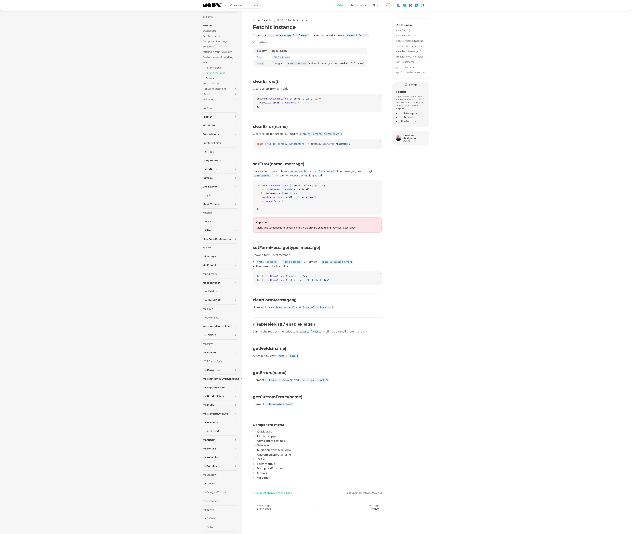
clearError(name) (406, 35)
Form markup (266, 463)
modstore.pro (408, 113)
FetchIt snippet (267, 436)
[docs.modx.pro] (213, 5)
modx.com (406, 117)
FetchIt (401, 91)
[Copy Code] (376, 99)
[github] (422, 5)
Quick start (264, 431)
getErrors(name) (405, 67)
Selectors (263, 445)
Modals (262, 473)
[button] (235, 25)
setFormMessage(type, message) (410, 46)
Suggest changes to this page (274, 492)
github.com (406, 121)
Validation (263, 477)
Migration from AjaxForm (274, 450)
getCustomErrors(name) (410, 72)
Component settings (271, 440)
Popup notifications (270, 468)
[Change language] (376, 5)
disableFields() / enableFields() (410, 56)
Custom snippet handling (274, 454)
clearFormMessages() (408, 51)
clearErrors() (403, 30)
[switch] (388, 5)
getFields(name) (405, 61)
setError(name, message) (410, 40)
